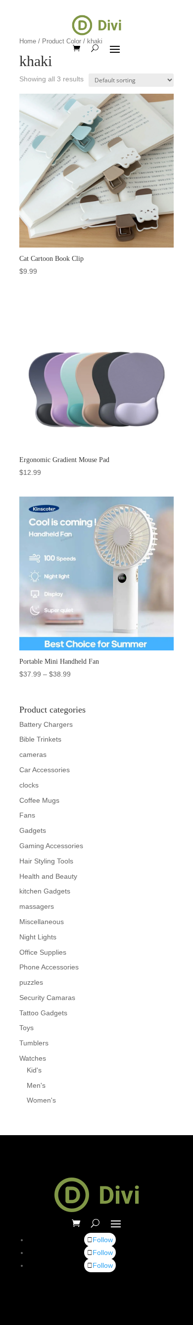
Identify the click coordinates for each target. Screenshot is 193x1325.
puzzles (31, 982)
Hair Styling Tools (46, 861)
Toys (26, 1028)
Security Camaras (47, 998)
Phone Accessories (49, 967)
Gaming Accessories (51, 846)
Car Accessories (44, 770)
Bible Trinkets (40, 739)
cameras (33, 754)
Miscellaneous (41, 922)
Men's (36, 1085)
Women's (41, 1100)
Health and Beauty (48, 876)
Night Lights (37, 937)
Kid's (34, 1070)
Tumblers (33, 1043)
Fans (27, 815)
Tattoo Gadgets (43, 1013)
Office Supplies (42, 952)
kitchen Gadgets (44, 891)
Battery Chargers (46, 724)
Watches (32, 1058)
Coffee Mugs (39, 800)
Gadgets (32, 830)
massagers (36, 906)
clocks (29, 785)
